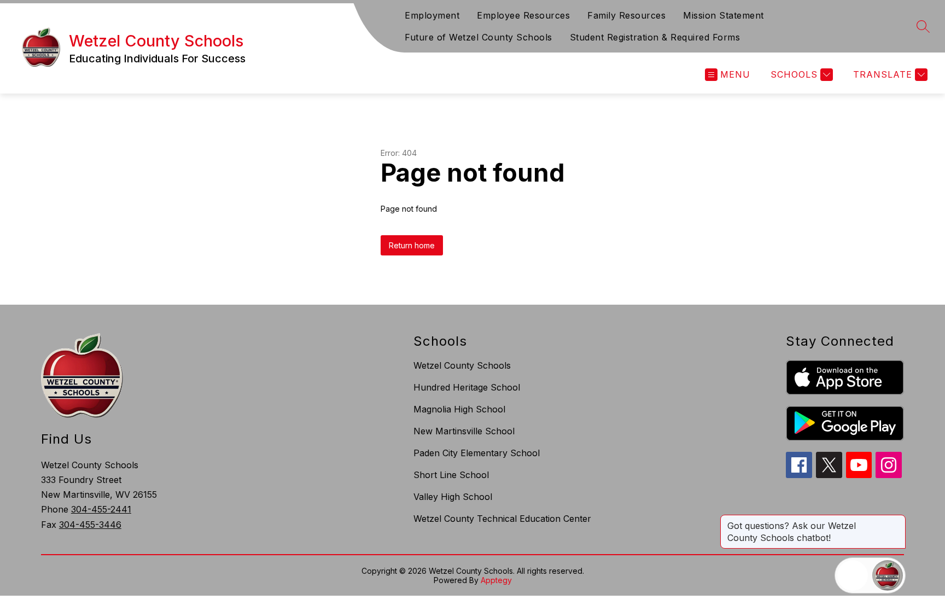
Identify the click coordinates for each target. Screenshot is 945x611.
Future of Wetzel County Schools (478, 37)
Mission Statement (723, 15)
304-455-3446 (90, 524)
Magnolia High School (459, 409)
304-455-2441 (101, 509)
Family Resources (626, 15)
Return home (412, 245)
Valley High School (452, 496)
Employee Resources (523, 15)
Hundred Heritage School (466, 387)
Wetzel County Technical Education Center (502, 518)
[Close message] (897, 520)
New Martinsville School (464, 431)
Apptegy (496, 580)
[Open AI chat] (887, 575)
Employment (432, 15)
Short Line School (451, 474)
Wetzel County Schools (462, 365)
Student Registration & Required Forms (655, 37)
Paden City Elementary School (476, 452)
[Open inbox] (852, 575)
